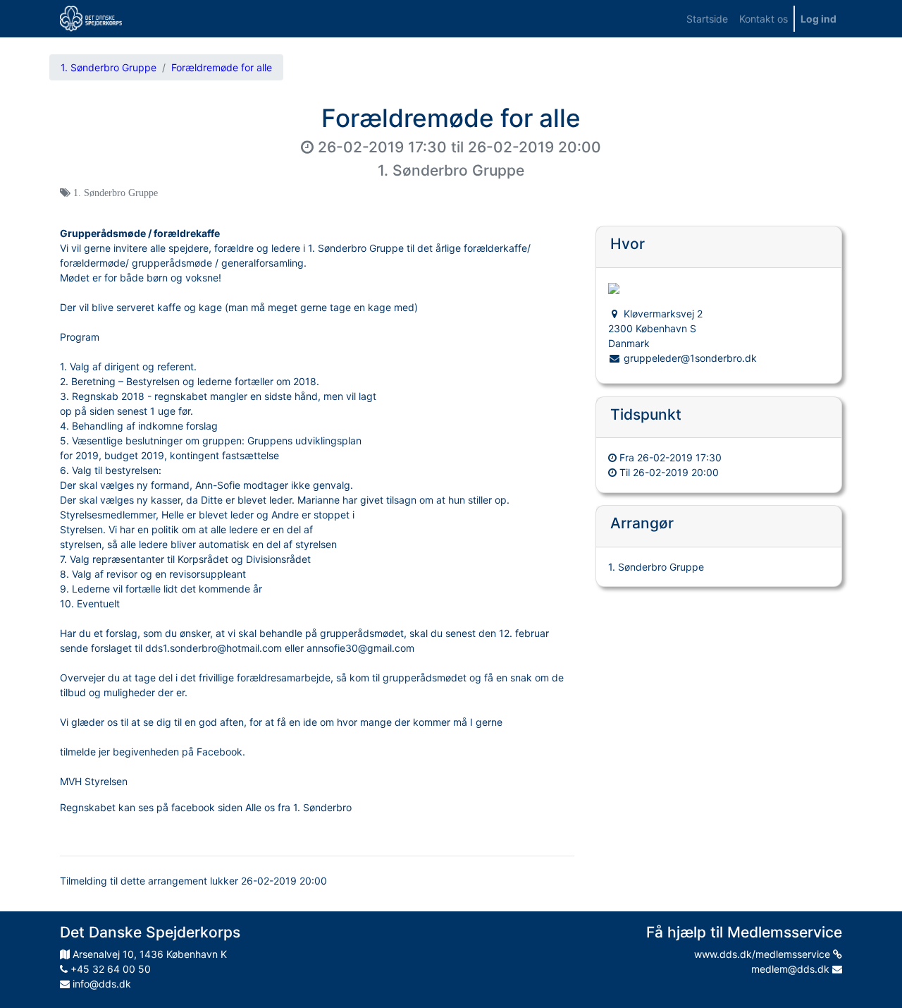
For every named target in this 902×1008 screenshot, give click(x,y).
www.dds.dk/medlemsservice (763, 954)
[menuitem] (707, 19)
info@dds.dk (100, 984)
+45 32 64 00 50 (109, 969)
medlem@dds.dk (791, 969)
